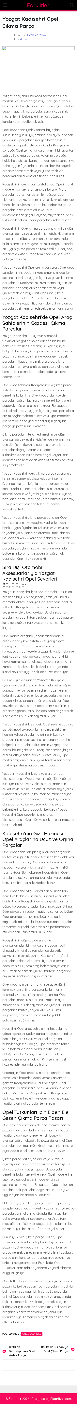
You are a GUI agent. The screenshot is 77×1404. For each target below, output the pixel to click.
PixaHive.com (60, 1399)
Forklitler (38, 5)
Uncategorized (31, 1333)
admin (22, 39)
